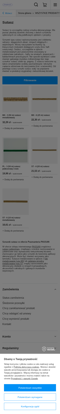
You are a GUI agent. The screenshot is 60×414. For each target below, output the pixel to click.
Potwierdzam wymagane (30, 397)
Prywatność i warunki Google (24, 378)
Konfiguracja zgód (30, 406)
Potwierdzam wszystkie (30, 388)
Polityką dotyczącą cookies (26, 367)
